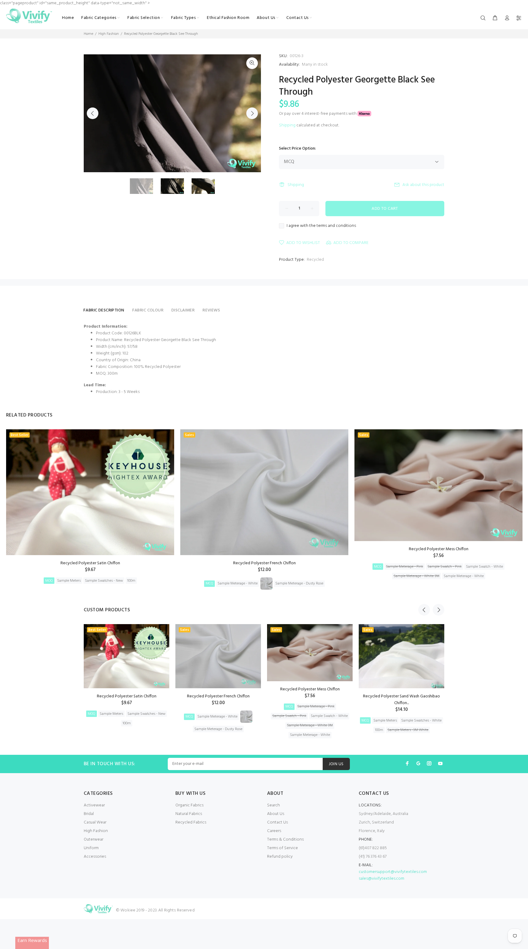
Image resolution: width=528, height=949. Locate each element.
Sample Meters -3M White (407, 730)
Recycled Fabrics (190, 822)
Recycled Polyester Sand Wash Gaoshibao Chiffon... (401, 700)
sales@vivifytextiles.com (381, 878)
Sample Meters (69, 581)
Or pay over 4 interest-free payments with (318, 113)
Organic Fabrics (189, 805)
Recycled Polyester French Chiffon (264, 563)
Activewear (94, 805)
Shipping (287, 125)
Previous (92, 113)
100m (131, 581)
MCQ (209, 583)
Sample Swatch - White (484, 567)
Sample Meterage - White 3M (416, 576)
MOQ (49, 581)
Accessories (95, 856)
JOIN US (336, 764)
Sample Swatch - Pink (444, 567)
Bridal (89, 813)
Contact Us (277, 822)
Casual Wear (95, 822)
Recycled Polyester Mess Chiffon (438, 549)
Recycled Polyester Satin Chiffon (90, 563)
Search (273, 805)
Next (252, 113)
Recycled (315, 259)
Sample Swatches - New (104, 581)
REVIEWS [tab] (211, 310)
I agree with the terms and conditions (321, 226)
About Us (275, 813)
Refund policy (280, 856)
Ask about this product (423, 184)
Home (88, 34)
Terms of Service (282, 848)
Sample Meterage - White (238, 583)
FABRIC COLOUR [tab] (147, 310)
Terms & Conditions (285, 839)
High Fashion (108, 34)
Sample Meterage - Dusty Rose (299, 583)
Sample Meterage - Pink (404, 567)
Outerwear (93, 839)
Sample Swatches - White (421, 721)
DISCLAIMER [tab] (183, 310)
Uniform (91, 848)
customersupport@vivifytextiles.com (393, 871)
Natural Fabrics (188, 813)
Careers (274, 830)
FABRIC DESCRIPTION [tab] (103, 310)
